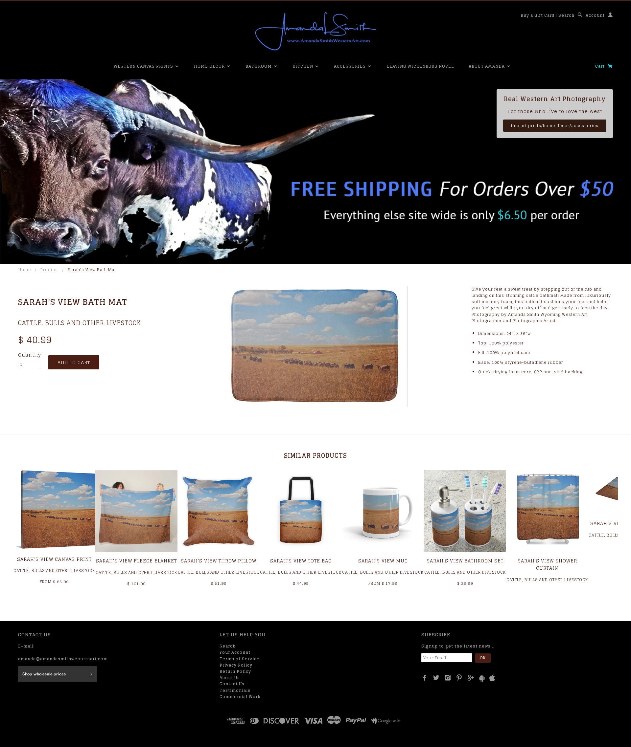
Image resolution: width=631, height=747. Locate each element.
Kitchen (303, 66)
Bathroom (259, 66)
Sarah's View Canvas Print (54, 559)
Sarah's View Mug (383, 561)
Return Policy (235, 671)
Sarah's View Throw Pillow (218, 561)
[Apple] (492, 678)
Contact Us (232, 683)
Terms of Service (240, 658)
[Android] (482, 678)
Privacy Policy (236, 665)
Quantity (29, 355)
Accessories (350, 66)
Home (24, 269)
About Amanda (487, 66)
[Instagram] (447, 677)
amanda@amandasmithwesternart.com (63, 658)
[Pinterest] (459, 677)
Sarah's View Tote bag (301, 561)
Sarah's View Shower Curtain (547, 564)
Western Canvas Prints (144, 66)
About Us (230, 677)
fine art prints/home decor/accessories (554, 125)
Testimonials (235, 690)
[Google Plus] (470, 677)
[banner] (315, 31)
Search (566, 15)
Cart (600, 66)
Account (595, 15)
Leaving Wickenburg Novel (420, 66)
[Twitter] (436, 677)
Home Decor (210, 66)
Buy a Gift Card (537, 15)
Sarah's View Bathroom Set (465, 561)
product (49, 269)
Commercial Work (240, 696)
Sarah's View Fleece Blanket (136, 561)
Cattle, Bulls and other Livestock (79, 323)
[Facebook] (424, 677)
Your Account (235, 652)
